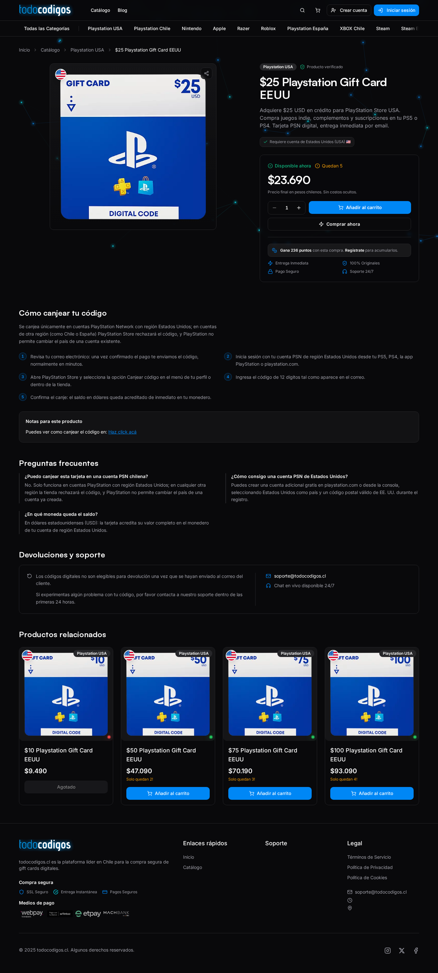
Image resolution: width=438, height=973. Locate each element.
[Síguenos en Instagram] (388, 951)
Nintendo (191, 28)
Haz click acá (122, 431)
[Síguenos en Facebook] (416, 951)
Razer (243, 28)
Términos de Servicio (369, 857)
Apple (219, 28)
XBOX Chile (352, 28)
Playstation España (307, 28)
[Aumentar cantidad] (298, 207)
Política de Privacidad (370, 867)
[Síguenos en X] (402, 951)
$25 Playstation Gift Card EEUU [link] (148, 50)
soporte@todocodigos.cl (381, 892)
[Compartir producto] (206, 73)
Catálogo (100, 10)
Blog (122, 10)
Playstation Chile (152, 28)
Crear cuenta (353, 10)
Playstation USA (105, 28)
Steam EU (411, 28)
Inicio (24, 50)
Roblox (268, 28)
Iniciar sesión (401, 10)
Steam (383, 28)
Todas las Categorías (47, 28)
